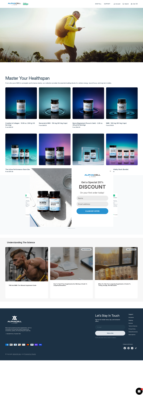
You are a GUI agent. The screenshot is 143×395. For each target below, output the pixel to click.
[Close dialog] (110, 171)
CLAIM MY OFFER (92, 211)
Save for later (92, 217)
